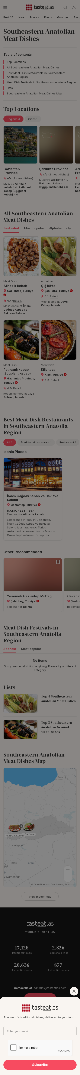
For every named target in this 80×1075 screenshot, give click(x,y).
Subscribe (40, 1064)
